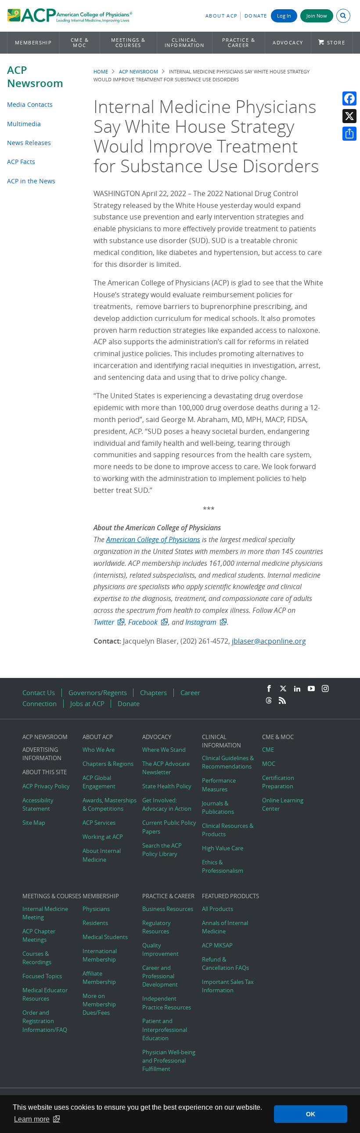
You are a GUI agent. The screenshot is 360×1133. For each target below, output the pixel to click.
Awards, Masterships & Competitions (110, 804)
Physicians (96, 909)
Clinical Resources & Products (227, 830)
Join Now (316, 15)
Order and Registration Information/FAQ (44, 1021)
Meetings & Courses (128, 42)
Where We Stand (164, 750)
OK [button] (310, 1114)
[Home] (69, 17)
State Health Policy (166, 786)
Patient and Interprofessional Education (164, 1029)
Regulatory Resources (156, 927)
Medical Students (105, 937)
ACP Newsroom (35, 76)
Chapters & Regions (108, 764)
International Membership (100, 955)
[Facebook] (349, 98)
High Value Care (222, 848)
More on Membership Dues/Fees (99, 1004)
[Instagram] (325, 689)
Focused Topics (42, 976)
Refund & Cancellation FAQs (225, 964)
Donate (256, 15)
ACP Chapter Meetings (38, 936)
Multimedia (24, 124)
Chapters (153, 693)
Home (101, 71)
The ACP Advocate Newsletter (166, 768)
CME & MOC (80, 42)
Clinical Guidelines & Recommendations (228, 762)
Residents (95, 923)
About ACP (221, 15)
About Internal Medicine (102, 855)
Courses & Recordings (36, 958)
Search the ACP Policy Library (162, 850)
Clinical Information (185, 42)
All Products (217, 909)
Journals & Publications (218, 808)
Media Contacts (30, 104)
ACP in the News (31, 181)
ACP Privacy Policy (46, 786)
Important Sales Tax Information (228, 986)
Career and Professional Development (160, 976)
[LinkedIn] (297, 689)
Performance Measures (219, 785)
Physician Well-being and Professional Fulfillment (168, 1061)
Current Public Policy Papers (169, 827)
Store (336, 42)
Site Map (33, 823)
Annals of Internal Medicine (225, 927)
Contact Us (38, 693)
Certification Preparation (278, 782)
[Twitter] (283, 689)
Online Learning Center (282, 804)
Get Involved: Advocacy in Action (166, 804)
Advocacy (288, 42)
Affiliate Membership (99, 978)
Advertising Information (41, 754)
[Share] (349, 133)
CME (268, 750)
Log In (284, 15)
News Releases (29, 142)
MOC (268, 764)
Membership (33, 42)
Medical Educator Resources (45, 994)
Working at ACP (103, 837)
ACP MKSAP (217, 945)
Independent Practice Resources (166, 1003)
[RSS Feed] (282, 701)
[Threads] (269, 701)
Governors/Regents (97, 693)
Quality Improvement (160, 950)
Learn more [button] (32, 1119)
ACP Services (99, 823)
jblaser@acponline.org (269, 641)
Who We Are (99, 750)
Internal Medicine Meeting (45, 913)
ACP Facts (21, 161)
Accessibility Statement (38, 804)
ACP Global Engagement (99, 782)
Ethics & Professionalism (222, 866)
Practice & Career (239, 42)
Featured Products (230, 896)
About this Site (44, 772)
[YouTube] (311, 689)
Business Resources (167, 909)
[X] (349, 116)
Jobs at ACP (87, 703)
